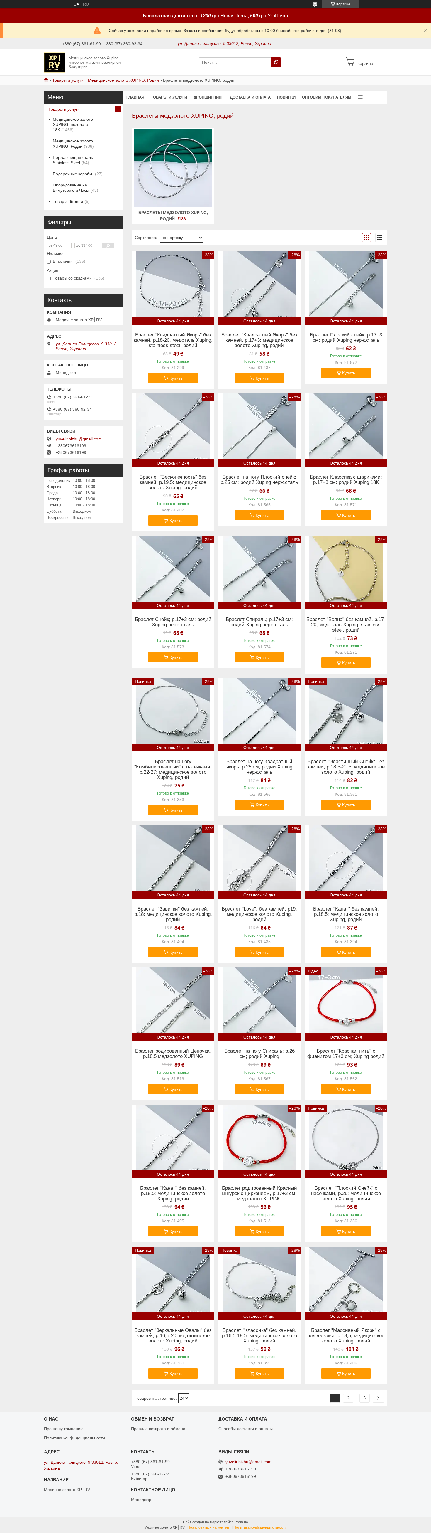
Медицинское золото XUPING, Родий (123, 80)
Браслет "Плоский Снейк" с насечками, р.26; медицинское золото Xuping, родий (346, 1194)
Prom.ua (241, 1522)
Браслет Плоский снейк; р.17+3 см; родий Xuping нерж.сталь (346, 337)
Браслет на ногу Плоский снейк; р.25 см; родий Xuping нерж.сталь (259, 479)
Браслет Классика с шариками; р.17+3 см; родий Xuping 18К (346, 479)
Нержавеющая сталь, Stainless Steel (73, 160)
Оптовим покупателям (326, 97)
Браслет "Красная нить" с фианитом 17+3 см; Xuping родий (345, 1054)
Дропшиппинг (208, 97)
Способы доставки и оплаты (245, 1428)
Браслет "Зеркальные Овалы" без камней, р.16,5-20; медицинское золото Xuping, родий (173, 1336)
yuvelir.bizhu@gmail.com (79, 439)
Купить (175, 378)
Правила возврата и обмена (158, 1428)
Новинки (286, 97)
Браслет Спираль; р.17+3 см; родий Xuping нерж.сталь (259, 622)
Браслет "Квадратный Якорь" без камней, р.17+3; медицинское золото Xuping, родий (259, 340)
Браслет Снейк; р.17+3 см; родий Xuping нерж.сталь (173, 622)
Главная (135, 97)
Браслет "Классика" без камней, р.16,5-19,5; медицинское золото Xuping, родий (259, 1336)
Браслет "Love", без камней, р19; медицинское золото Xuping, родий (259, 914)
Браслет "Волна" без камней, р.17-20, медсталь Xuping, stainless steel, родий (346, 625)
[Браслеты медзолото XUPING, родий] (173, 168)
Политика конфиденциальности (74, 1438)
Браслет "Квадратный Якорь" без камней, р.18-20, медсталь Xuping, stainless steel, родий (173, 340)
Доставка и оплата (250, 97)
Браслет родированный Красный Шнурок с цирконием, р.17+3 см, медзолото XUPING (259, 1194)
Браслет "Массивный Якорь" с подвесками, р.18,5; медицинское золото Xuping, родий (345, 1336)
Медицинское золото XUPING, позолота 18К (73, 124)
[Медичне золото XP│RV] (54, 62)
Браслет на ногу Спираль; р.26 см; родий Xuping (259, 1054)
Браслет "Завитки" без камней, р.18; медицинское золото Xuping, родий (173, 914)
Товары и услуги (68, 80)
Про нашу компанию (64, 1428)
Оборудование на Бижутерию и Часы (71, 188)
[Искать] (276, 62)
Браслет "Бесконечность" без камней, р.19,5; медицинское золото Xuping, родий (173, 482)
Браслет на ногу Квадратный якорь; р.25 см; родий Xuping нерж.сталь (259, 767)
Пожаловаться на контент (209, 1527)
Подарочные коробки (73, 173)
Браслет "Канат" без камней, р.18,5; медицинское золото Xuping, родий (346, 914)
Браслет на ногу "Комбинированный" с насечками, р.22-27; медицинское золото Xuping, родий (173, 769)
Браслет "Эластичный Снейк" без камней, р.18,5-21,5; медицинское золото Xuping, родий (346, 767)
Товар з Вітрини (68, 201)
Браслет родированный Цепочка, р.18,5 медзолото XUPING (173, 1054)
